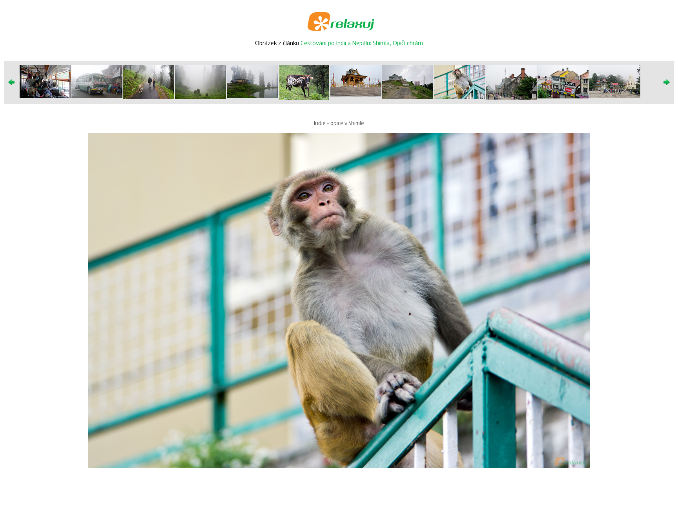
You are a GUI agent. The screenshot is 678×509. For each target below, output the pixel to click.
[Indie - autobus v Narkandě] (96, 80)
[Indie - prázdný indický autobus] (45, 80)
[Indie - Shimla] (511, 81)
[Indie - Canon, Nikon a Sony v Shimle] (563, 81)
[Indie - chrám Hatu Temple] (355, 80)
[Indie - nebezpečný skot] (304, 81)
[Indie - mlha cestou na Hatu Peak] (200, 81)
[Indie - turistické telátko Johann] (148, 81)
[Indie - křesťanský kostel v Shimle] (614, 80)
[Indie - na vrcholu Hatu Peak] (407, 81)
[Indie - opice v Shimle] (459, 81)
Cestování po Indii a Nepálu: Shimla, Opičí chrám (362, 42)
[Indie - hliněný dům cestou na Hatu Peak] (252, 80)
